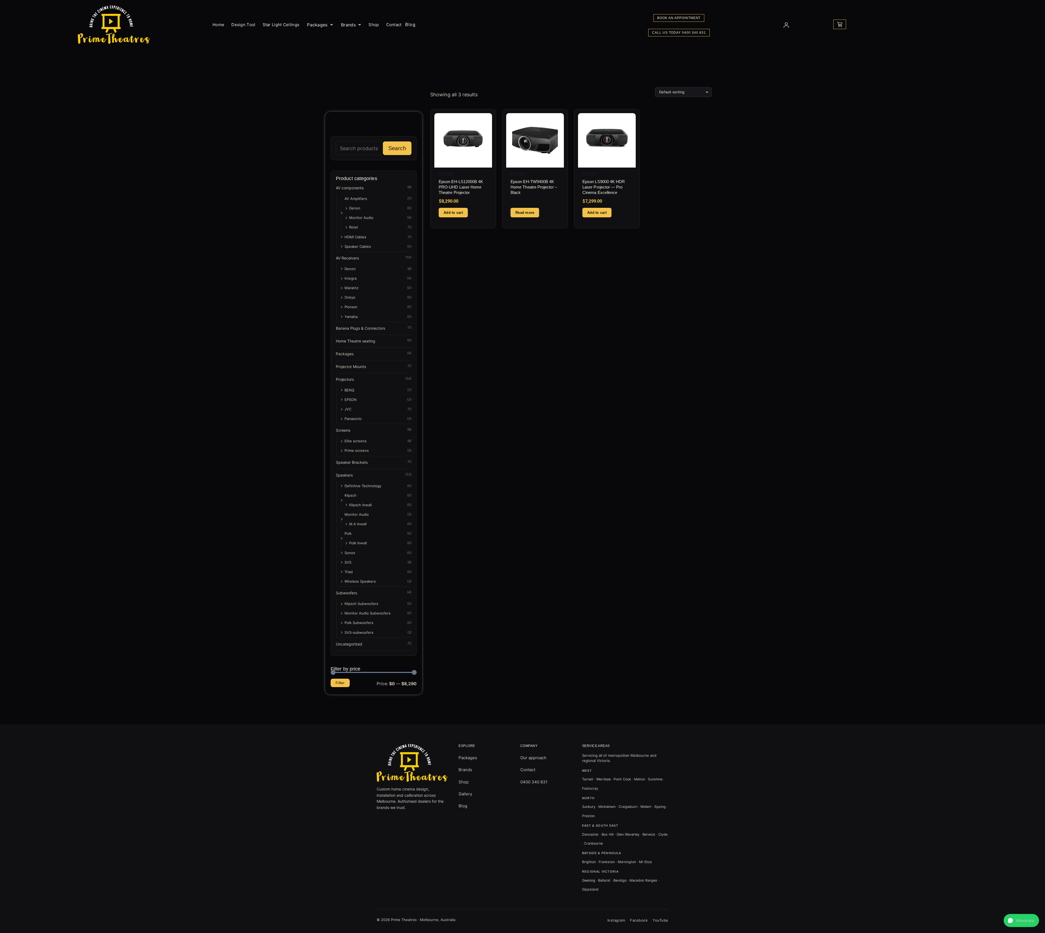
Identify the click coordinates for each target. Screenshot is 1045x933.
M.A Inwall (358, 524)
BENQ (349, 390)
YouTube (660, 920)
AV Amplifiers (356, 198)
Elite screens (356, 441)
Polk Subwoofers (359, 622)
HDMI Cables (355, 237)
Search (397, 148)
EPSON (350, 399)
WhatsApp (1025, 920)
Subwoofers (346, 593)
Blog (410, 25)
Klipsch (350, 495)
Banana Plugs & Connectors (360, 328)
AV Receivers (347, 258)
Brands (348, 25)
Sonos (350, 553)
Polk (348, 533)
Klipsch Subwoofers (361, 603)
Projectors (345, 379)
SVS (348, 562)
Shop (373, 25)
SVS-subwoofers (359, 632)
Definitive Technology (363, 486)
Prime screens (357, 450)
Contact (394, 25)
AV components (350, 188)
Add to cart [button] (453, 213)
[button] (320, 25)
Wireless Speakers (360, 581)
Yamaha (351, 316)
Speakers (344, 475)
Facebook (639, 920)
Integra (350, 278)
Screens (343, 430)
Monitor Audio (361, 217)
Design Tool (243, 25)
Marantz (351, 288)
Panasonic (353, 418)
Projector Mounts (351, 366)
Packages (317, 25)
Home (218, 25)
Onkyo (350, 297)
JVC (348, 409)
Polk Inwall (358, 543)
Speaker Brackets (352, 462)
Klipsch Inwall (360, 505)
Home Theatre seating (355, 341)
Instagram (616, 920)
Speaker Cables (358, 246)
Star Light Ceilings (281, 25)
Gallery (465, 793)
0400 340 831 (534, 781)
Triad (349, 572)
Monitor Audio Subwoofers (368, 613)
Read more (524, 213)
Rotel (353, 227)
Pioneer (351, 307)
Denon (354, 208)
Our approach (533, 757)
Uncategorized (349, 644)
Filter (340, 683)
